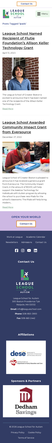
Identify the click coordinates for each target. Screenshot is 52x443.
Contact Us (40, 242)
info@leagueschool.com (29, 309)
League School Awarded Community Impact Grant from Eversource (24, 127)
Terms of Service (26, 438)
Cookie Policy (34, 432)
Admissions (26, 242)
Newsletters (12, 242)
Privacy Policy (18, 432)
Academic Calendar (35, 237)
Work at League (15, 237)
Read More (7, 109)
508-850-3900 (30, 314)
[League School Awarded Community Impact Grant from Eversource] (26, 157)
